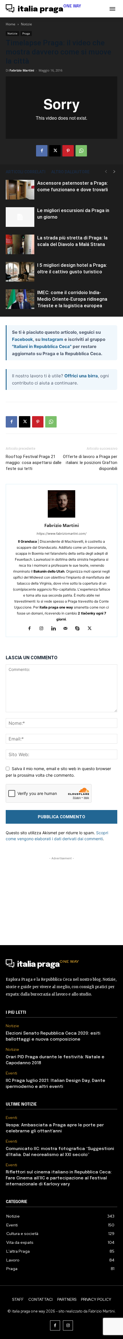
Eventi (11, 1073)
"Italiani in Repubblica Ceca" (42, 346)
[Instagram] (43, 628)
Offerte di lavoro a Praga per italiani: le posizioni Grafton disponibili (90, 462)
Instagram (52, 339)
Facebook (22, 339)
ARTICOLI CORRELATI (25, 172)
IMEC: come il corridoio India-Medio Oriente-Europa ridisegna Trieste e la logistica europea (72, 299)
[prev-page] (106, 171)
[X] (55, 150)
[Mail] (67, 628)
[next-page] (114, 171)
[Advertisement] (61, 897)
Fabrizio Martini (21, 70)
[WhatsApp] (81, 150)
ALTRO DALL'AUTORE (70, 172)
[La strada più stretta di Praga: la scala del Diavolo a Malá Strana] (20, 244)
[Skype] (79, 628)
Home (10, 24)
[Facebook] (41, 150)
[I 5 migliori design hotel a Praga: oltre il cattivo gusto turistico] (20, 272)
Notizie (26, 24)
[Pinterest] (68, 150)
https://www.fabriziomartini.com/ (61, 534)
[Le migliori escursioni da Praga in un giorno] (20, 217)
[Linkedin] (55, 628)
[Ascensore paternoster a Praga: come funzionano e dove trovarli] (20, 190)
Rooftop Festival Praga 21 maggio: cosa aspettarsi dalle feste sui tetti (33, 462)
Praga (26, 33)
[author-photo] (61, 517)
